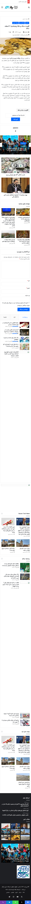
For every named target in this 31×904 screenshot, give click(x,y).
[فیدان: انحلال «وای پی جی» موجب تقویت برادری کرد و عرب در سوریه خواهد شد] (25, 825)
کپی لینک (15, 119)
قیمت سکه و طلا (22, 110)
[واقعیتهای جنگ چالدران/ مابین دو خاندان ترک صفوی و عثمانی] (23, 234)
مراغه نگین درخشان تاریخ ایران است (8, 549)
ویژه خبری (15, 23)
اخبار (24, 19)
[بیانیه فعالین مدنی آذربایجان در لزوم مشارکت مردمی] (24, 325)
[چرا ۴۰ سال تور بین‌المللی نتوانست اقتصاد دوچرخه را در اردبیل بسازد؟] (5, 831)
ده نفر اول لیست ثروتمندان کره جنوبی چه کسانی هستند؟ (10, 345)
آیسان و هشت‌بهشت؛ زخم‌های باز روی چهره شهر (8, 240)
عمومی (12, 892)
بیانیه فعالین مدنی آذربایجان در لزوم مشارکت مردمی (10, 324)
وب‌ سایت (27, 295)
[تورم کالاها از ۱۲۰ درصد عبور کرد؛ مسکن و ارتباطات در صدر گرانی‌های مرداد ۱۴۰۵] (8, 521)
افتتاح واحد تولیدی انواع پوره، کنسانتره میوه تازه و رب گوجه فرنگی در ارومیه (11, 354)
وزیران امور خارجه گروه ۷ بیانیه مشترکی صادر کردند (11, 714)
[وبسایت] (15, 131)
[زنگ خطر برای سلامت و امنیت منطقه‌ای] (24, 339)
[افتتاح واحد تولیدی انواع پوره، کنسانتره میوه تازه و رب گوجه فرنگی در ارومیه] (24, 416)
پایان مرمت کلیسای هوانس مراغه (19, 2)
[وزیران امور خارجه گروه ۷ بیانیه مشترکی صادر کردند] (25, 715)
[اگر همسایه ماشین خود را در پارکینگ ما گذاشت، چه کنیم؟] (24, 332)
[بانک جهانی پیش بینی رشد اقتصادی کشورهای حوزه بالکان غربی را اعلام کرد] (25, 577)
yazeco (26, 32)
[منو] (2, 8)
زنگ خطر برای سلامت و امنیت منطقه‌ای (11, 338)
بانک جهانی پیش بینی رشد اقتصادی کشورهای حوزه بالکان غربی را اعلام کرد (11, 576)
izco (7, 889)
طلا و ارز (22, 23)
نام (28, 281)
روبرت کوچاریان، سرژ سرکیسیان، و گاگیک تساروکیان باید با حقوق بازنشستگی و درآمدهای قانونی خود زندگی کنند (24, 530)
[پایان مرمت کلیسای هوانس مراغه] (23, 543)
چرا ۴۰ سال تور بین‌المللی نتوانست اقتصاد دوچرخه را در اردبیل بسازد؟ (16, 149)
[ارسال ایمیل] (23, 32)
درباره (20, 892)
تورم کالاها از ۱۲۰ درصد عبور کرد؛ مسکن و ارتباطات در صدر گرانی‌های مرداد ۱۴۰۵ (8, 529)
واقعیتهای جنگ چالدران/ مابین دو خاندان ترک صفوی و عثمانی (23, 241)
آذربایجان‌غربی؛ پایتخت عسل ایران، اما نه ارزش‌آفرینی (24, 219)
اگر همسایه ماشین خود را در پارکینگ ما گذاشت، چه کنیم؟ (11, 331)
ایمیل (28, 288)
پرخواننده (25, 317)
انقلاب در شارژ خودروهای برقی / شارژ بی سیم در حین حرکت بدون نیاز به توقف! (11, 584)
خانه (27, 19)
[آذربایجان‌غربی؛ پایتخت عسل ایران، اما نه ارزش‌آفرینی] (23, 212)
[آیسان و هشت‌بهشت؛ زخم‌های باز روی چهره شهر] (8, 234)
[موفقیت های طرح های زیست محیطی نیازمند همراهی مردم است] (25, 567)
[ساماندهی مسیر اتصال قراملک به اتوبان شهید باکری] (23, 777)
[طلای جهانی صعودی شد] (15, 837)
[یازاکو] (11, 7)
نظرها (5, 317)
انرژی (16, 892)
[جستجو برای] (29, 8)
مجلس (8, 892)
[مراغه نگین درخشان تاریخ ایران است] (8, 543)
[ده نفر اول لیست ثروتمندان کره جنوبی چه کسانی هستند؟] (24, 347)
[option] (15, 144)
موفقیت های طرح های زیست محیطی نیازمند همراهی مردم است (10, 564)
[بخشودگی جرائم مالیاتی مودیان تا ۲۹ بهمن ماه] (25, 722)
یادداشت (23, 143)
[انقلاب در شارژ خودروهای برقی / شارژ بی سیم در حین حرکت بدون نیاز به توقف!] (25, 647)
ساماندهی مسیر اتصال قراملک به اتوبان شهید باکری (24, 784)
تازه (15, 317)
